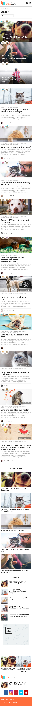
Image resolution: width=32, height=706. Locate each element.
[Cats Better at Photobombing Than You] (16, 170)
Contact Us (10, 699)
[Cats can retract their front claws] (16, 284)
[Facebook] (6, 692)
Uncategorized (14, 107)
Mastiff (3, 107)
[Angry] (3, 277)
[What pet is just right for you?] (16, 134)
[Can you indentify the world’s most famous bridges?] (16, 96)
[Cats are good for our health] (16, 397)
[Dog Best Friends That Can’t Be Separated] (16, 479)
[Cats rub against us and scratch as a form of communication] (16, 245)
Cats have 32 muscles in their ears (15, 336)
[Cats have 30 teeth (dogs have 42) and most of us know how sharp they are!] (16, 432)
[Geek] (7, 64)
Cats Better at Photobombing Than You (15, 183)
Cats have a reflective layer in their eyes (15, 373)
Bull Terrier (8, 105)
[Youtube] (26, 692)
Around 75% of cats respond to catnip (15, 221)
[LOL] (3, 21)
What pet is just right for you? (16, 147)
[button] (27, 3)
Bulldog (15, 105)
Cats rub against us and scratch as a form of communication (12, 260)
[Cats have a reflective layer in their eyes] (16, 359)
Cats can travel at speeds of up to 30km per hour (15, 59)
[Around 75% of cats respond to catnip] (16, 207)
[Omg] (7, 21)
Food (20, 105)
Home (2, 699)
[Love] (3, 126)
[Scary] (7, 43)
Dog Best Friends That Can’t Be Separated (14, 38)
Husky (24, 105)
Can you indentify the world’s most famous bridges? (15, 110)
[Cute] (7, 89)
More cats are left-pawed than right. (14, 80)
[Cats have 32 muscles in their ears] (16, 322)
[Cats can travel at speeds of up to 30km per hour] (16, 561)
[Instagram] (11, 692)
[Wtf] (3, 43)
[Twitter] (21, 692)
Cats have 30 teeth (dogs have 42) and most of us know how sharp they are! (16, 447)
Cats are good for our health (15, 410)
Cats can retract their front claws (14, 298)
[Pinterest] (16, 692)
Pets (7, 107)
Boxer (2, 105)
